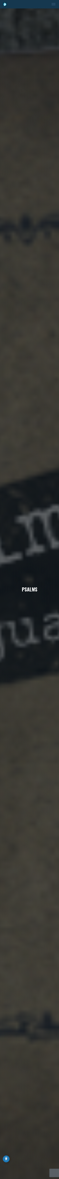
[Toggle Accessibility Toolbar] (6, 1159)
